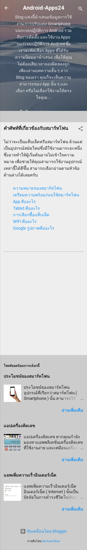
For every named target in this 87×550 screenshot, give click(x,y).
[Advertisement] (43, 304)
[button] (80, 129)
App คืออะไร (24, 201)
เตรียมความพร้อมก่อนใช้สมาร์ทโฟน (46, 194)
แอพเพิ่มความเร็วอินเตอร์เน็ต (30, 475)
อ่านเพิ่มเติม (72, 410)
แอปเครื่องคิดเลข (19, 425)
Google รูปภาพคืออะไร (33, 228)
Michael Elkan (51, 541)
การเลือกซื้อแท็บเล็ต (31, 214)
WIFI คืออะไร (25, 221)
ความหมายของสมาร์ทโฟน (37, 188)
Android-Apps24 (43, 8)
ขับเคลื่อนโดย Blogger (46, 531)
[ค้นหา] (80, 9)
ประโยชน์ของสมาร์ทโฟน (27, 376)
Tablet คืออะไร (26, 208)
